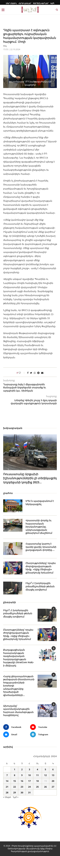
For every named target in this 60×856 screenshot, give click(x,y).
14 (7, 780)
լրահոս (8, 493)
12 (45, 775)
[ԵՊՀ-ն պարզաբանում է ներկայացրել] (12, 505)
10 (29, 775)
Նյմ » (15, 797)
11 (37, 775)
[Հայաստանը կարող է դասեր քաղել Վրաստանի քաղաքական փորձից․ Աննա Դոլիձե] (12, 548)
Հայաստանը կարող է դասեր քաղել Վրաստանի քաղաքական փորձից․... (41, 546)
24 (29, 786)
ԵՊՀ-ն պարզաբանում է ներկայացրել (40, 502)
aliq (5, 45)
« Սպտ (7, 797)
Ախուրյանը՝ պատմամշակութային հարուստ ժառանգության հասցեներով (18, 710)
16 (22, 780)
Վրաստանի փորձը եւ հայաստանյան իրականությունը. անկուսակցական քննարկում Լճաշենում (39, 526)
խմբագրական (12, 428)
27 (53, 786)
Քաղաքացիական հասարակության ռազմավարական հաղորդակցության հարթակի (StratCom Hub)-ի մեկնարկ (18, 657)
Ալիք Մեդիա (46, 848)
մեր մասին (11, 3)
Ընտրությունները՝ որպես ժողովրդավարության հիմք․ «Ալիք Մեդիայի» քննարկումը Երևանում (41, 568)
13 (53, 775)
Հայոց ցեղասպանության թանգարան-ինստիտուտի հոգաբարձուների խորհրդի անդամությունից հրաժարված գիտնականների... (18, 686)
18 (37, 780)
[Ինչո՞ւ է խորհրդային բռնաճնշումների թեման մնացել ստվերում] (12, 588)
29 (14, 792)
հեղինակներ (25, 3)
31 (29, 792)
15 (14, 780)
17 (29, 780)
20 (53, 780)
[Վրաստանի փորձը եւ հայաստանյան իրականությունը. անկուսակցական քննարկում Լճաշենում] (12, 525)
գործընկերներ (41, 3)
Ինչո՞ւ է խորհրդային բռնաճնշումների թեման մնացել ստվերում (40, 586)
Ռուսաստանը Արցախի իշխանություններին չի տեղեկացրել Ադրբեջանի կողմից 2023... (30, 478)
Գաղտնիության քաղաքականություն (30, 851)
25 (37, 786)
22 (14, 786)
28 (7, 792)
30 (22, 792)
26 (45, 786)
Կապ (52, 3)
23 (22, 786)
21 (7, 786)
